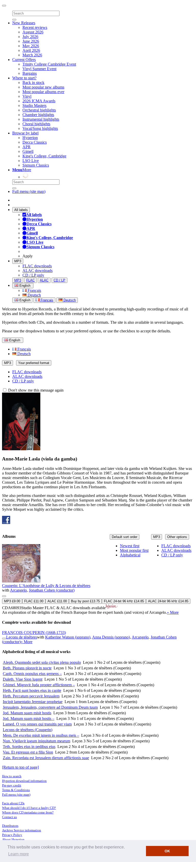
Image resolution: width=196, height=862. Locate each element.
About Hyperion (13, 839)
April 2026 (31, 50)
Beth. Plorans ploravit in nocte (27, 668)
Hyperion (30, 137)
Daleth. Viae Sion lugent (22, 679)
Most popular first (134, 550)
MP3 (17, 261)
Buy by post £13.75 (85, 601)
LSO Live (30, 160)
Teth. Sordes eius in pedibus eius (29, 746)
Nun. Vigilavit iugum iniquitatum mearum (36, 741)
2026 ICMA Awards (38, 101)
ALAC (44, 280)
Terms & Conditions (16, 790)
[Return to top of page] (20, 767)
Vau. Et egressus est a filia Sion (28, 752)
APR (26, 147)
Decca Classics (34, 142)
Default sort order (124, 537)
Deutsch (34, 295)
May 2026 (30, 46)
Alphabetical (130, 555)
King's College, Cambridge (44, 156)
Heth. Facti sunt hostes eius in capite (32, 690)
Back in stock (33, 82)
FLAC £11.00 (33, 601)
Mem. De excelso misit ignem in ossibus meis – (41, 735)
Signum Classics (35, 165)
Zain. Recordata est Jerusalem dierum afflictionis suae (46, 758)
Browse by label (25, 133)
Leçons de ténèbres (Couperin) (27, 730)
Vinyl (26, 96)
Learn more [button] (18, 854)
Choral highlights (36, 124)
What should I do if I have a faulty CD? (29, 808)
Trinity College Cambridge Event (49, 64)
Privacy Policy (12, 835)
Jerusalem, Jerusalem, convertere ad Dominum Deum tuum (50, 707)
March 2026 (32, 55)
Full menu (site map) (28, 191)
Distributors (10, 826)
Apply (27, 256)
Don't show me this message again (35, 390)
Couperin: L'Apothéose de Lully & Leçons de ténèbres (46, 585)
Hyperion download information (24, 781)
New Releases (23, 23)
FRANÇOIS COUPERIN (34, 632)
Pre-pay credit (11, 785)
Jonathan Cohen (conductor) (52, 590)
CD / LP (59, 280)
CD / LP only (33, 275)
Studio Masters (34, 105)
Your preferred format (33, 363)
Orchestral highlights (39, 110)
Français (34, 290)
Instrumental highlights (40, 119)
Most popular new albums (43, 87)
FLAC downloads (37, 266)
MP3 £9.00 (12, 601)
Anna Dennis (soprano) (111, 637)
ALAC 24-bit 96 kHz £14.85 (168, 601)
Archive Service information (21, 830)
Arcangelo (18, 590)
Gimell (27, 151)
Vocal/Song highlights (40, 128)
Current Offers (24, 59)
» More (173, 612)
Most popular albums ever (43, 92)
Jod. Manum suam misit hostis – (28, 718)
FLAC (30, 280)
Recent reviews (34, 27)
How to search (11, 776)
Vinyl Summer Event (39, 69)
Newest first (129, 546)
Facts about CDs (13, 803)
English (24, 300)
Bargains (29, 73)
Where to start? (24, 78)
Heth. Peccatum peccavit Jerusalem (31, 696)
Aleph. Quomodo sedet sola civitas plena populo (42, 662)
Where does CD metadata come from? (28, 812)
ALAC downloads (37, 270)
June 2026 (30, 41)
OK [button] (167, 851)
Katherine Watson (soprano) (67, 637)
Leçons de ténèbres (21, 637)
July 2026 (30, 36)
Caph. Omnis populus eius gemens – (32, 673)
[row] (98, 579)
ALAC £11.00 (57, 601)
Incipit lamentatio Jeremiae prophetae (33, 701)
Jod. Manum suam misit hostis (27, 713)
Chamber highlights (38, 115)
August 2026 (32, 32)
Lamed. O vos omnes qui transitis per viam (37, 724)
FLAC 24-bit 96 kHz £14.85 (124, 601)
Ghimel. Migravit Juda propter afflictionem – (39, 685)
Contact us (9, 817)
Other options (177, 537)
